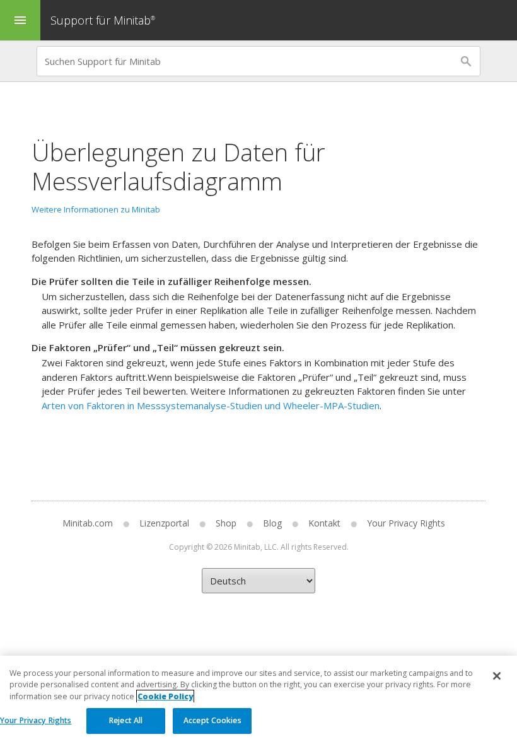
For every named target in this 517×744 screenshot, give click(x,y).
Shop (226, 523)
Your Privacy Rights (35, 720)
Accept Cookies (212, 720)
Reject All (125, 720)
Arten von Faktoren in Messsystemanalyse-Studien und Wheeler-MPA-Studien (211, 405)
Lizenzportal (164, 523)
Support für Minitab (102, 20)
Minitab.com (87, 523)
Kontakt (324, 523)
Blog (272, 523)
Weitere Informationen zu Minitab (96, 209)
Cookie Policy (165, 696)
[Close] (497, 676)
